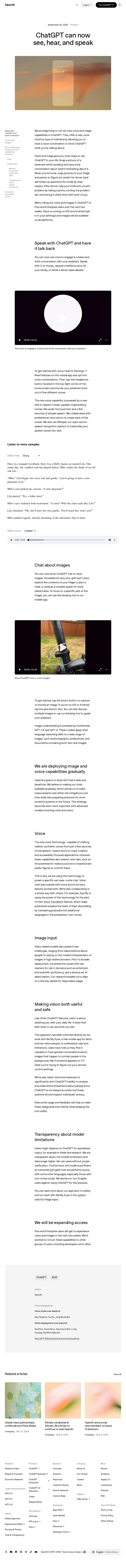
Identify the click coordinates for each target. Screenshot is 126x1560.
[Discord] (36, 1552)
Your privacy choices (71, 1552)
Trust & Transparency (14, 1535)
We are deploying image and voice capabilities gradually (12, 150)
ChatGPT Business (38, 1474)
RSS (103, 1496)
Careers (80, 1479)
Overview (33, 1516)
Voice (9, 159)
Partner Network (60, 1490)
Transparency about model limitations (14, 183)
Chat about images (10, 141)
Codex (32, 1496)
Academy (105, 1474)
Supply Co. (105, 1479)
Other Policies (107, 1521)
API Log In (34, 1521)
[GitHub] (21, 1552)
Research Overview (14, 1474)
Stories (104, 1468)
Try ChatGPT (108, 5)
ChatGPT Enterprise (39, 1481)
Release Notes (35, 1502)
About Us (81, 1468)
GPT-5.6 (8, 1493)
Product (74, 25)
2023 (54, 1277)
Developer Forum (62, 1532)
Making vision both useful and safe (13, 172)
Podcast (104, 1490)
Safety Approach (12, 1518)
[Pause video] (63, 318)
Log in (86, 5)
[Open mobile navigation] (120, 5)
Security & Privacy (13, 1529)
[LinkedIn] (16, 1552)
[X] (6, 1552)
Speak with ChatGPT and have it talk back (12, 133)
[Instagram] (26, 1552)
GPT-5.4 (8, 1504)
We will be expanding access (9, 194)
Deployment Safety (15, 1524)
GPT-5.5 (8, 1499)
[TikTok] (31, 1552)
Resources (57, 1479)
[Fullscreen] (100, 340)
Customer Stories (61, 1485)
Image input (12, 164)
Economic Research (14, 1479)
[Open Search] (77, 5)
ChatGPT (41, 1277)
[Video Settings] (106, 340)
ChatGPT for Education (39, 1489)
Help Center (83, 1499)
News (79, 1485)
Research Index (12, 1468)
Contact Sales (59, 1496)
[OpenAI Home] (10, 5)
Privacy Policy (107, 1515)
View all (117, 1374)
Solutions (57, 1474)
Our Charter (82, 1474)
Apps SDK (58, 1510)
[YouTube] (11, 1552)
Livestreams (106, 1485)
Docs (32, 1527)
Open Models (59, 1515)
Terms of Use (106, 1510)
